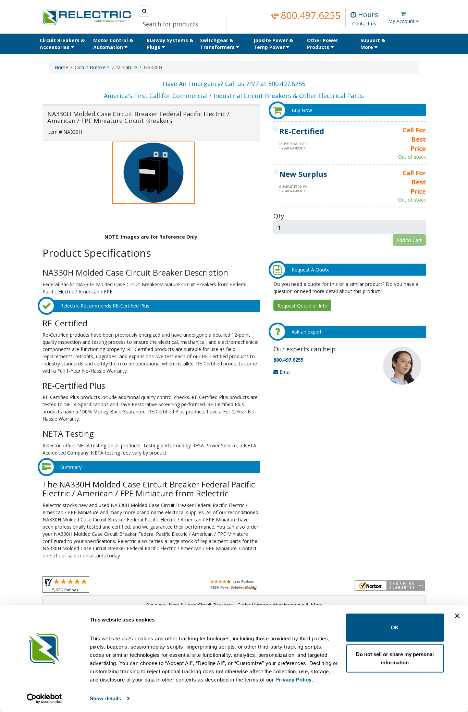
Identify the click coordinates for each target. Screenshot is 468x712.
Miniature (126, 67)
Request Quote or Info (303, 305)
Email (285, 372)
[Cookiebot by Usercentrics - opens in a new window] (44, 698)
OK (395, 627)
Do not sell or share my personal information (395, 658)
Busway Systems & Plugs (170, 43)
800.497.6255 (310, 15)
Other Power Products (322, 43)
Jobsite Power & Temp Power (273, 43)
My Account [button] (402, 21)
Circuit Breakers (92, 67)
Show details (105, 698)
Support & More (372, 43)
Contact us (364, 23)
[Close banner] (457, 616)
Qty (278, 216)
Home (61, 67)
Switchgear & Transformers (218, 43)
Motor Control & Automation (113, 43)
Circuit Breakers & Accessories (62, 43)
